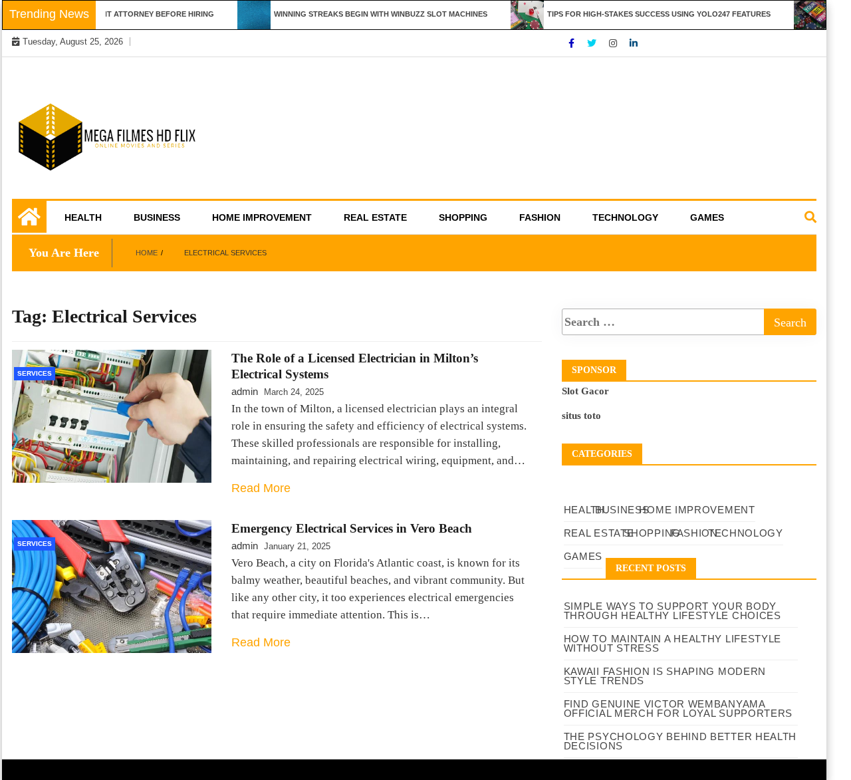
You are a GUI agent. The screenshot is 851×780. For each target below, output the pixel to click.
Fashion (539, 217)
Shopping (463, 217)
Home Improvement (262, 217)
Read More (261, 488)
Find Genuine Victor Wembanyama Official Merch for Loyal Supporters (678, 708)
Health (83, 217)
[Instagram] (614, 43)
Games (707, 217)
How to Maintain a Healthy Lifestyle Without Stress (673, 643)
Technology (625, 217)
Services (34, 373)
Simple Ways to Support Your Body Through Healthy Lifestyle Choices (672, 610)
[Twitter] (593, 43)
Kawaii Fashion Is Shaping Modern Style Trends (665, 676)
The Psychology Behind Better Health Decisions (680, 741)
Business (157, 217)
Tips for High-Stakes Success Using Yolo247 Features (647, 14)
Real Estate (375, 217)
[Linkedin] (634, 43)
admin (244, 391)
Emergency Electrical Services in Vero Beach (351, 528)
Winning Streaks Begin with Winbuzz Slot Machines (368, 14)
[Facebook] (572, 43)
